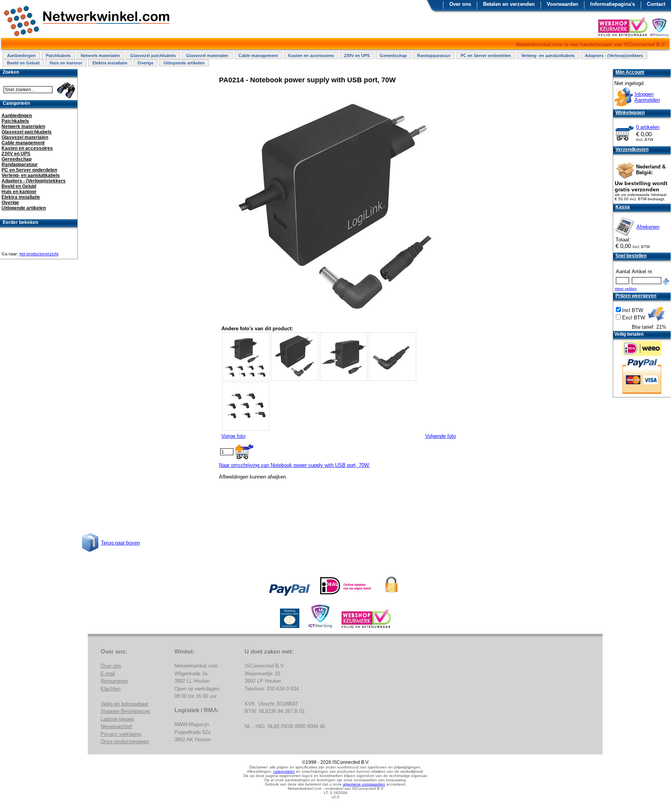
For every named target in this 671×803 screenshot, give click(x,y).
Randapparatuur (433, 55)
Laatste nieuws (117, 719)
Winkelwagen (630, 112)
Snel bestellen (631, 255)
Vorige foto (233, 436)
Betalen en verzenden (509, 4)
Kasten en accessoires (311, 55)
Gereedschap (393, 55)
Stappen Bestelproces (125, 711)
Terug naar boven (120, 543)
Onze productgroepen (125, 741)
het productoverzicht (38, 253)
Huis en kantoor (66, 63)
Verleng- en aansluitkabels (548, 55)
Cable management (258, 55)
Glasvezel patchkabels (153, 55)
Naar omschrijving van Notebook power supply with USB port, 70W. (294, 465)
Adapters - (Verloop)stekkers (614, 55)
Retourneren (114, 681)
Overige (145, 63)
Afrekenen (647, 227)
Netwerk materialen (100, 55)
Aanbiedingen (21, 55)
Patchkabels (58, 55)
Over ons (460, 4)
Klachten (110, 689)
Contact (656, 4)
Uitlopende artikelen (184, 63)
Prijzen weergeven (635, 295)
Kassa (622, 207)
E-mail (108, 673)
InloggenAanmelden (647, 97)
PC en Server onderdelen (486, 55)
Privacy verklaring (121, 734)
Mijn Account (629, 72)
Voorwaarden (562, 4)
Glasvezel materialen (207, 55)
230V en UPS (357, 55)
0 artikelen (647, 127)
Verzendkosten (631, 149)
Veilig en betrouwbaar (124, 704)
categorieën (284, 771)
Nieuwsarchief (116, 726)
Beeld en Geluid (23, 63)
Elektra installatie (109, 63)
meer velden (626, 288)
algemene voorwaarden (364, 784)
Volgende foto (440, 436)
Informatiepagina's (612, 4)
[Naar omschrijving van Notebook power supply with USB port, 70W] (336, 321)
